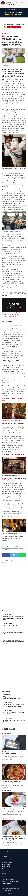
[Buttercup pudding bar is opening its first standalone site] (14, 632)
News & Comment (19, 9)
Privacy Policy (6, 866)
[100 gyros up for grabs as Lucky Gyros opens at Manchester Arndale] (14, 696)
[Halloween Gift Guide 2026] (14, 625)
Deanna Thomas (7, 64)
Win (12, 14)
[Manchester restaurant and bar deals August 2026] (14, 712)
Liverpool (4, 856)
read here (5, 186)
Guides (20, 12)
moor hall (15, 546)
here (6, 536)
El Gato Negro (6, 360)
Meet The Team (6, 871)
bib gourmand (5, 546)
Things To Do (13, 12)
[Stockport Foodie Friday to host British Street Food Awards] (14, 719)
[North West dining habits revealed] (14, 803)
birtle (11, 546)
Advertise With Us (7, 862)
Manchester (5, 852)
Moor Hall (5, 292)
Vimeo (14, 316)
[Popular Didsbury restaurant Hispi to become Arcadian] (14, 746)
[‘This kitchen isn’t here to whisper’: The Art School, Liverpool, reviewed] (14, 704)
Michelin (11, 544)
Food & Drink (9, 9)
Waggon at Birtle (7, 478)
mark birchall (5, 548)
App (16, 14)
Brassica (4, 423)
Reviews (7, 12)
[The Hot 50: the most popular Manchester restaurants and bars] (14, 775)
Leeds (3, 854)
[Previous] (3, 55)
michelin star (17, 544)
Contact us (5, 860)
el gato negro (5, 549)
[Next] (25, 55)
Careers (4, 873)
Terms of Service (7, 869)
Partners (7, 14)
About (19, 14)
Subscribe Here (6, 864)
